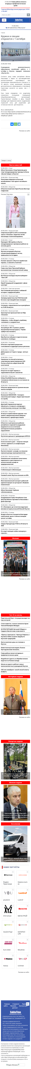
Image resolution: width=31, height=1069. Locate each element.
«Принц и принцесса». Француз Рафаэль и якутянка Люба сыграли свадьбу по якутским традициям (15, 636)
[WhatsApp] (15, 124)
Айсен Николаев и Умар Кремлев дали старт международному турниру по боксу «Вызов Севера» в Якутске (15, 172)
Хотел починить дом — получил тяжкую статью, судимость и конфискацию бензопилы (14, 443)
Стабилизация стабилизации (11, 470)
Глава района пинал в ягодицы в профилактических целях (15, 3)
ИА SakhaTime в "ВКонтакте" (16, 28)
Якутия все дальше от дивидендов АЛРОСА (15, 436)
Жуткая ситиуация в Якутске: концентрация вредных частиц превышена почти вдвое (11, 253)
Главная (7, 1004)
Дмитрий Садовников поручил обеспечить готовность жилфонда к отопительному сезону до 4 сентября (13, 406)
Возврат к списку (6, 160)
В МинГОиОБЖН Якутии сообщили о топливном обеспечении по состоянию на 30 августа (15, 380)
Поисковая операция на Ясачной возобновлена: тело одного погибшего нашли (14, 181)
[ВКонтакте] (12, 124)
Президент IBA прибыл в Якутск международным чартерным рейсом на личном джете (14, 244)
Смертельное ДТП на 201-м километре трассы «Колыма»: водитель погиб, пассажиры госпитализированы (13, 234)
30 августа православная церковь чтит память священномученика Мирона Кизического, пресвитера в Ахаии (14, 415)
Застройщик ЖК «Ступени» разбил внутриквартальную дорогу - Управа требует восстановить (13, 329)
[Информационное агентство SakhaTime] (18, 20)
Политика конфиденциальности (11, 1021)
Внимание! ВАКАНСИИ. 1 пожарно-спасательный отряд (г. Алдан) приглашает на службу (15, 397)
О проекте (16, 1004)
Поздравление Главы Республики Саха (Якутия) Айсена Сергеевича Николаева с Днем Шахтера (14, 499)
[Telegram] (19, 124)
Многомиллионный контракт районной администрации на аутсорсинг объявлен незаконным (15, 483)
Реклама (13, 1006)
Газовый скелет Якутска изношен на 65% (14, 475)
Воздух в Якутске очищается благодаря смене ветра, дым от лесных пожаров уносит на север (14, 516)
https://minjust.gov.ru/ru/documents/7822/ (15, 1057)
